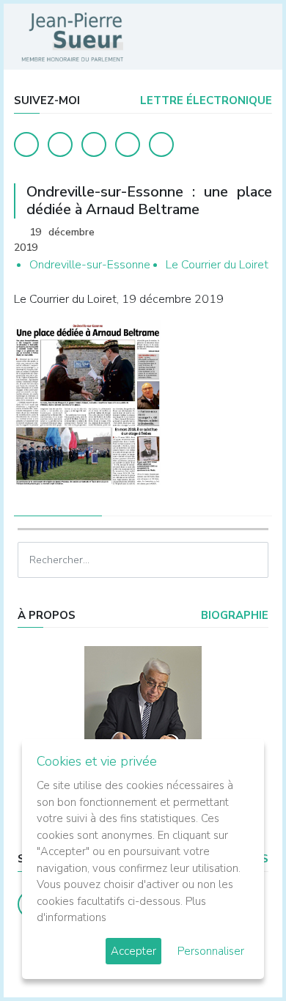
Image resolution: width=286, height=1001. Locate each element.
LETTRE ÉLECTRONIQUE (204, 100)
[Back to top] (240, 955)
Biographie (233, 615)
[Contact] (127, 144)
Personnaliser (210, 951)
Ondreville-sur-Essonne (89, 265)
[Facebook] (26, 144)
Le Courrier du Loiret (217, 265)
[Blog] (93, 144)
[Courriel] (161, 144)
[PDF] (258, 233)
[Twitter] (60, 144)
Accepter (133, 951)
